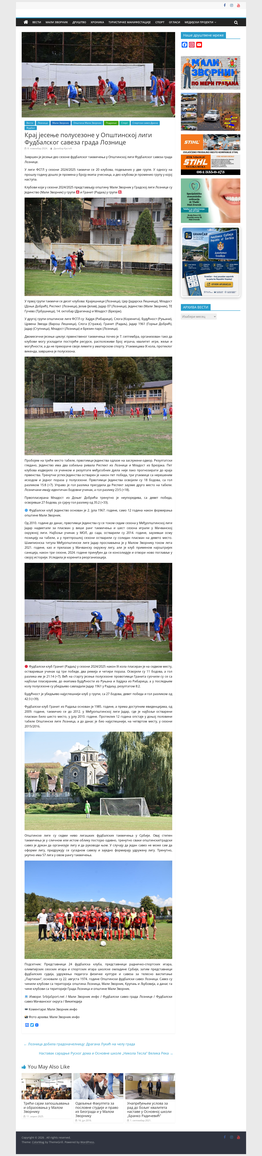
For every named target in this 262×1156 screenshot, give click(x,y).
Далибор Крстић (63, 148)
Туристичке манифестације (130, 22)
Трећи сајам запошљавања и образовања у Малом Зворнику (46, 1107)
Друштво (79, 22)
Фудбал (30, 127)
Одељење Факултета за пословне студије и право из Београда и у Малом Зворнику (96, 1109)
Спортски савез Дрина (145, 123)
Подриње (111, 123)
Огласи (174, 22)
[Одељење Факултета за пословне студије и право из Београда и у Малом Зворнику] (98, 1075)
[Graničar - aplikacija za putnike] (210, 261)
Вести (36, 22)
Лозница (43, 123)
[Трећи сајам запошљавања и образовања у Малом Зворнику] (47, 1075)
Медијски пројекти (199, 22)
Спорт (159, 22)
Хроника (97, 22)
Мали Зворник (57, 22)
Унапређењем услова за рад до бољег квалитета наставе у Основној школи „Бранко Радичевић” (149, 1109)
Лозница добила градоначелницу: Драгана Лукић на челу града (79, 1044)
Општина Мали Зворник (87, 123)
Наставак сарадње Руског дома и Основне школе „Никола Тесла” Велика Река (106, 1053)
